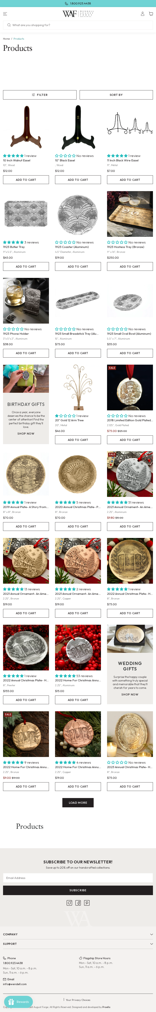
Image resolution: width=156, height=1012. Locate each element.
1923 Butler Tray (14, 247)
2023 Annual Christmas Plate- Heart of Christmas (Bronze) (130, 767)
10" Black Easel (65, 160)
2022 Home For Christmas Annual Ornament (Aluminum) (78, 680)
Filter (42, 95)
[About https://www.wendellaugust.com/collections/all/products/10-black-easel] (78, 127)
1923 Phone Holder (16, 334)
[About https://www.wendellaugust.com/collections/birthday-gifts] (26, 379)
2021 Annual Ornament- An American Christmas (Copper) (78, 594)
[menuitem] (143, 14)
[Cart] (151, 14)
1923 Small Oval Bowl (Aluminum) (129, 334)
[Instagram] (69, 903)
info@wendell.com (15, 984)
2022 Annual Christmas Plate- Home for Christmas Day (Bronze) (130, 594)
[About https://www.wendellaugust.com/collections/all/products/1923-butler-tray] (26, 214)
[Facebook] (78, 903)
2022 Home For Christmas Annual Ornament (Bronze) (26, 767)
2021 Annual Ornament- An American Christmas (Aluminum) (130, 507)
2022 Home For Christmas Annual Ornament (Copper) (78, 767)
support (10, 943)
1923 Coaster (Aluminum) (72, 247)
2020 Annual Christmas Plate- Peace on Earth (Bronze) (78, 507)
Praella (106, 1007)
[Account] (143, 14)
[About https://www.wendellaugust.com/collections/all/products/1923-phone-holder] (26, 301)
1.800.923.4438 (80, 3)
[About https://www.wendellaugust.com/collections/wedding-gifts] (130, 639)
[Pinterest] (87, 903)
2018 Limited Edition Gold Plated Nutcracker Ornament (130, 420)
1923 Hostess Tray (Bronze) (125, 247)
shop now (26, 433)
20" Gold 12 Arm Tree (69, 420)
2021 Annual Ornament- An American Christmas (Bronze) (26, 594)
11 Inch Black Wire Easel (123, 160)
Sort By (116, 95)
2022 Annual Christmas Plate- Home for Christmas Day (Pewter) (26, 680)
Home (6, 38)
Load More (78, 803)
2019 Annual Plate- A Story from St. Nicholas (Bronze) (26, 507)
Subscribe (78, 890)
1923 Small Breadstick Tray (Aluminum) (78, 334)
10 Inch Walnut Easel (16, 160)
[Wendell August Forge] (78, 13)
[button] (26, 14)
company (10, 934)
